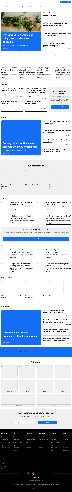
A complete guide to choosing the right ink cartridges (15, 351)
